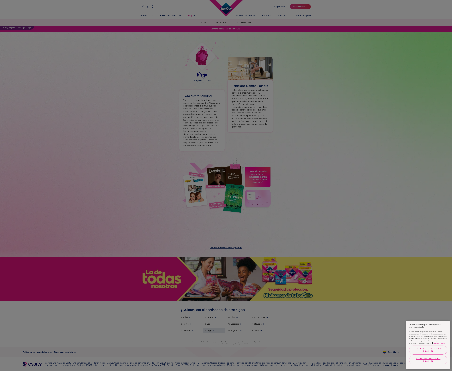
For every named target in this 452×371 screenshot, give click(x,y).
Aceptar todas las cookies (428, 350)
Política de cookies (439, 343)
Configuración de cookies (428, 360)
